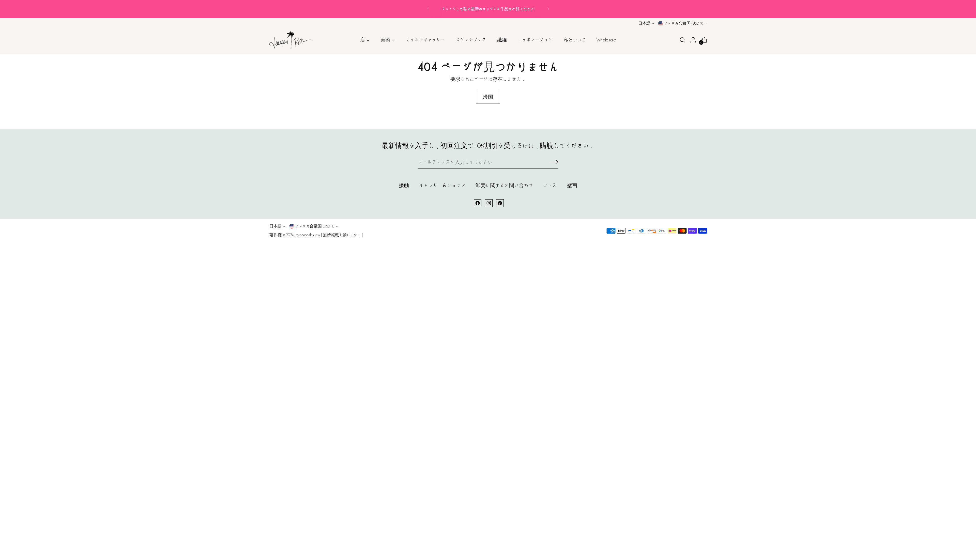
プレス (550, 185)
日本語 (644, 23)
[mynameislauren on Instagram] (489, 203)
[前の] (428, 9)
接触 (404, 185)
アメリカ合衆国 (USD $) (683, 23)
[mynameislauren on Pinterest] (500, 203)
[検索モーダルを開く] (682, 40)
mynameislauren (308, 235)
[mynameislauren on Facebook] (477, 203)
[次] (548, 9)
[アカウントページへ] (693, 40)
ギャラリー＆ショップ (442, 185)
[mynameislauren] (291, 40)
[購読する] (554, 162)
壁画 (572, 185)
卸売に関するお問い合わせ (504, 185)
